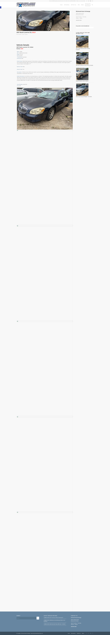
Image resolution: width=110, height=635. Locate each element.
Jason (27, 34)
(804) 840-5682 (78, 20)
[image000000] (43, 21)
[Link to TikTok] (89, 1)
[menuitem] (61, 5)
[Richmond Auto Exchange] (26, 5)
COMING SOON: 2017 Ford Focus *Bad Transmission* (53, 617)
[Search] (92, 5)
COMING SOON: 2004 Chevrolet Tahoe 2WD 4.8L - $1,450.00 (54, 624)
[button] (0, 7)
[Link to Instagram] (93, 1)
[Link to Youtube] (91, 1)
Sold (23, 34)
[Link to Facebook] (87, 1)
